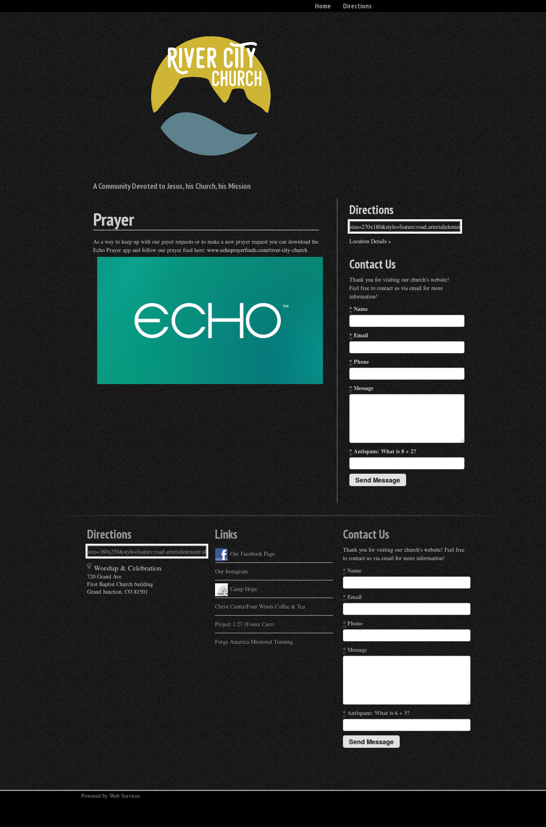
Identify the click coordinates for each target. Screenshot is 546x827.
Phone (359, 361)
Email (358, 335)
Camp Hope (243, 589)
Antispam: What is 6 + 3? (376, 713)
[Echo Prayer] (94, 388)
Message (361, 388)
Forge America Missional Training (254, 641)
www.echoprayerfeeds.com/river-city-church (258, 250)
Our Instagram (231, 571)
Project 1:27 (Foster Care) (244, 624)
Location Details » (370, 241)
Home (323, 5)
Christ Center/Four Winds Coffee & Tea (260, 606)
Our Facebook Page (252, 553)
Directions (357, 5)
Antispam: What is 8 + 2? (382, 451)
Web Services (125, 795)
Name (358, 308)
